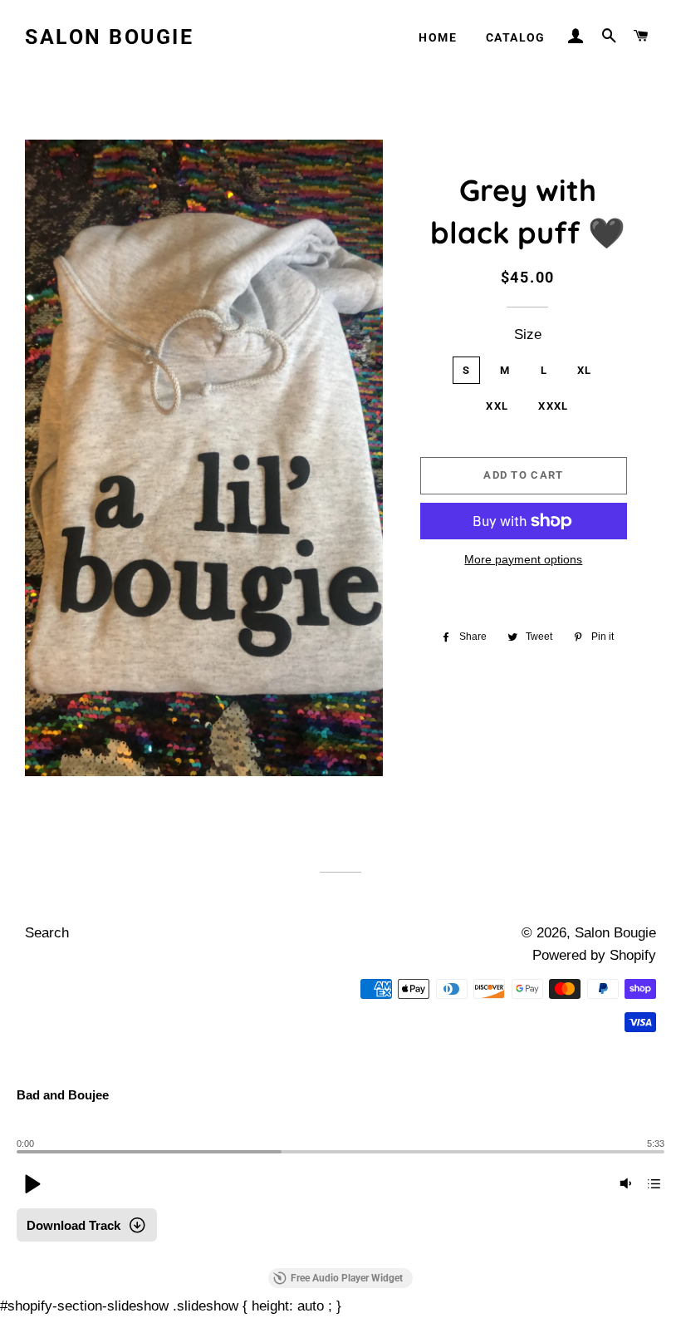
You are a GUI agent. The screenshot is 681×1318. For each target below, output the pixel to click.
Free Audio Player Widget (347, 1278)
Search (47, 933)
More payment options (523, 559)
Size (527, 334)
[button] (32, 1183)
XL (584, 370)
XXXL (553, 406)
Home (438, 37)
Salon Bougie (109, 37)
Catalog (516, 37)
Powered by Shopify (594, 955)
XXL (497, 406)
